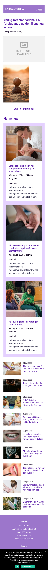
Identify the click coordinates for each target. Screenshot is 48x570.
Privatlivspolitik (27, 566)
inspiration (13, 183)
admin (29, 255)
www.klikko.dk (26, 538)
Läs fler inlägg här (24, 108)
